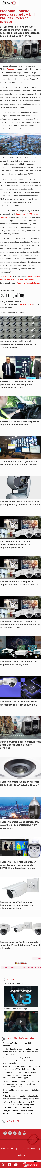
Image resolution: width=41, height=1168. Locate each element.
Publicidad (35, 1149)
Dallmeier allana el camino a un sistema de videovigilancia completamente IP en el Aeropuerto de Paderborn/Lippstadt (19, 1075)
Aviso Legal (4, 1152)
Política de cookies (8, 1149)
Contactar (24, 1155)
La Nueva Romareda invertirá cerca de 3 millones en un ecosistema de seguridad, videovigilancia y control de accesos (18, 1104)
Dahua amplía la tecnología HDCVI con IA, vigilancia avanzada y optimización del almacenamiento (19, 1060)
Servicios (20, 279)
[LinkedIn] (15, 295)
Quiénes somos (23, 1149)
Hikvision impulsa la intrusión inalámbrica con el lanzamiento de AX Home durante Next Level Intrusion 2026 (21, 1051)
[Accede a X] (3, 1164)
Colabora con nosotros (19, 1152)
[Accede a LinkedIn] (9, 1164)
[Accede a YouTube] (16, 1164)
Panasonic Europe (33, 283)
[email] (21, 295)
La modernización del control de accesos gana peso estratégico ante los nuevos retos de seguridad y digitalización (21, 1083)
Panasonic (11, 69)
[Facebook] (9, 295)
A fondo (29, 276)
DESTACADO (11, 279)
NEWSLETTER (26, 304)
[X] (2, 295)
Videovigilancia (29, 279)
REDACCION (7, 276)
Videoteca (10, 979)
